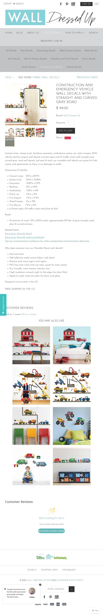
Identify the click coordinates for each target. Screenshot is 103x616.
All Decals (11, 51)
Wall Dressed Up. (36, 580)
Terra (32, 597)
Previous (83, 77)
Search (93, 33)
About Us (33, 33)
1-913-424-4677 (69, 570)
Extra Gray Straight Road (18, 234)
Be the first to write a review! (51, 531)
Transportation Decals (51, 67)
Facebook (61, 4)
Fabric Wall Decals (46, 77)
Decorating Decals (46, 51)
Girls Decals (14, 59)
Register (46, 41)
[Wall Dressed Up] (51, 10)
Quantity (60, 123)
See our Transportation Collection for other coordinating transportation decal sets (47, 241)
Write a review (29, 314)
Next (94, 77)
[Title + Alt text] (18, 560)
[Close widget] (40, 584)
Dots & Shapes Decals (35, 59)
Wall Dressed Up (71, 115)
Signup (7, 4)
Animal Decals (74, 67)
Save (68, 138)
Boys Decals (91, 51)
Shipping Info (49, 570)
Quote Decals (28, 67)
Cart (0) (86, 4)
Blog (20, 33)
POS (49, 580)
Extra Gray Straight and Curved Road (24, 237)
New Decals (27, 51)
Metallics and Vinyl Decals (64, 59)
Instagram (73, 4)
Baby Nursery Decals (70, 51)
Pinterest (67, 4)
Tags (9, 77)
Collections (52, 33)
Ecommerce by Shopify (70, 580)
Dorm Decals (88, 59)
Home (8, 33)
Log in (58, 41)
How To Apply (75, 33)
